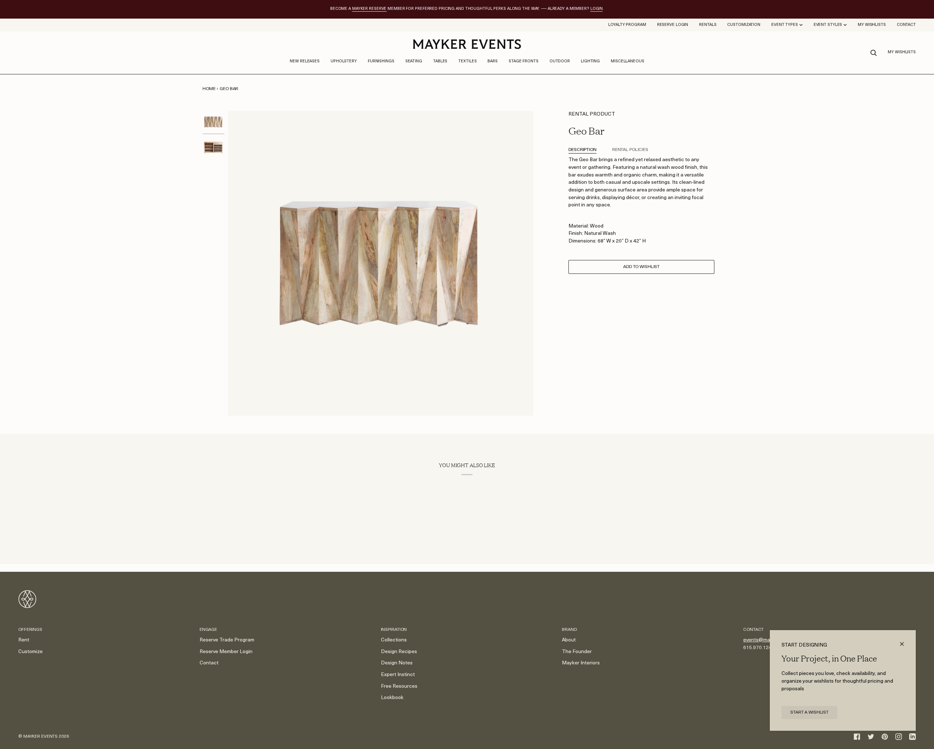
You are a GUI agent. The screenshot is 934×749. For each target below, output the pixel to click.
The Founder (577, 651)
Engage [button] (208, 630)
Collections (394, 640)
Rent (23, 640)
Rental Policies (630, 150)
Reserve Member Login (226, 651)
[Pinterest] (884, 736)
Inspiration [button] (394, 630)
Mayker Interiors (581, 663)
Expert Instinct (398, 674)
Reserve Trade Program (227, 640)
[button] (343, 61)
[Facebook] (857, 736)
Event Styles (828, 25)
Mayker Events (40, 736)
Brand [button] (569, 630)
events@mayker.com (767, 640)
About (569, 640)
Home (209, 89)
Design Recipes (399, 651)
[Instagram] (898, 736)
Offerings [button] (30, 630)
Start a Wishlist (809, 712)
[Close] (905, 641)
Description (582, 150)
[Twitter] (871, 736)
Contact (209, 663)
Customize (30, 651)
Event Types (784, 25)
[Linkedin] (912, 736)
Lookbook (392, 697)
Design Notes (397, 663)
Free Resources (399, 686)
